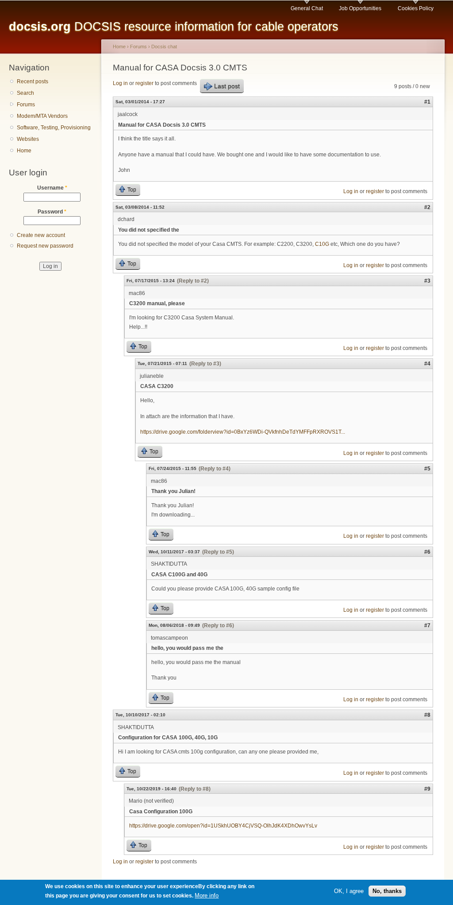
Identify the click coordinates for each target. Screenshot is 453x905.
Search (25, 93)
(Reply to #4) (214, 469)
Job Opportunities (360, 8)
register (144, 83)
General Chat (307, 8)
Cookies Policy (416, 8)
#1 (427, 102)
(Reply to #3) (205, 364)
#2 (427, 207)
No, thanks (387, 891)
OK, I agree (349, 891)
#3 (427, 281)
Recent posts (32, 81)
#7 (427, 625)
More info (207, 895)
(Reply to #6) (218, 625)
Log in (120, 83)
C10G (322, 244)
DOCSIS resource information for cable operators (173, 26)
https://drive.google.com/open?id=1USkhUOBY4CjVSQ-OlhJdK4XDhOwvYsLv (223, 826)
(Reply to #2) (193, 281)
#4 (427, 364)
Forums (26, 104)
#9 (427, 789)
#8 (427, 715)
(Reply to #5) (218, 552)
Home (24, 151)
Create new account (41, 235)
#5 (427, 469)
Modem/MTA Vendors (42, 116)
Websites (28, 139)
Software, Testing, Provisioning (54, 127)
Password (52, 212)
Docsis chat (164, 46)
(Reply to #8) (195, 789)
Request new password (45, 246)
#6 (427, 552)
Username (52, 188)
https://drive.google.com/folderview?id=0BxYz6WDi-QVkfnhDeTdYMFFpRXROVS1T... (242, 432)
